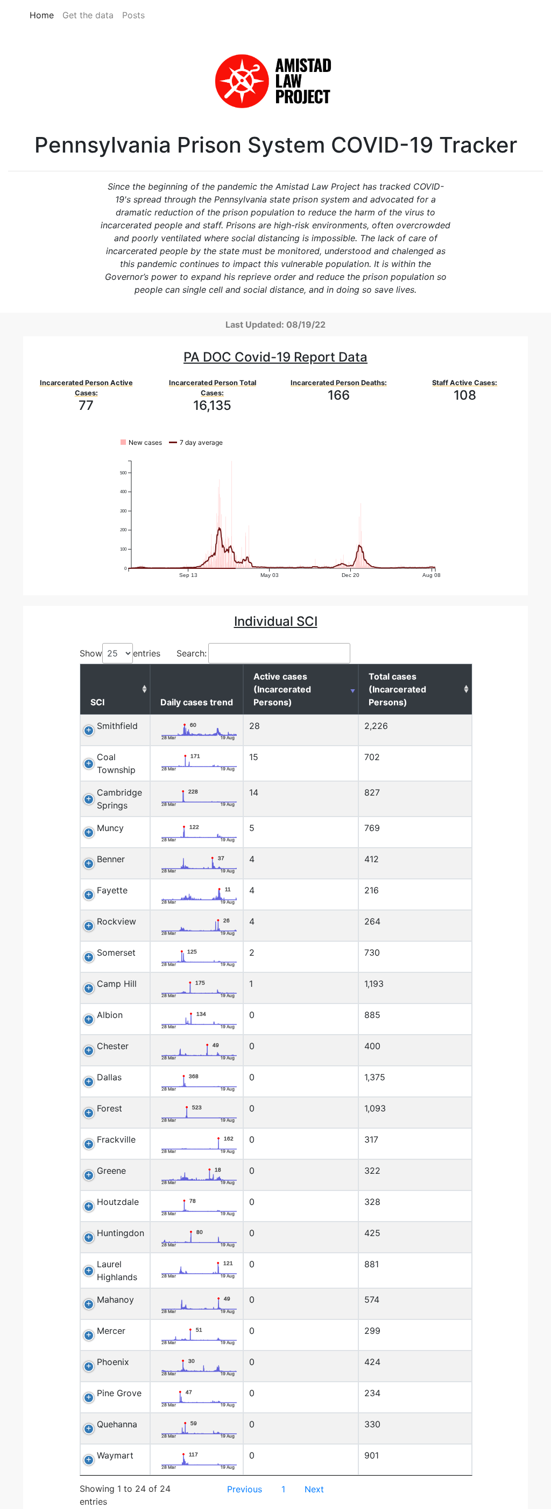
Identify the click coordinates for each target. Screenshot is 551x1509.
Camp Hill (117, 983)
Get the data (88, 15)
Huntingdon (120, 1233)
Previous (244, 1489)
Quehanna (117, 1424)
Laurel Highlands (117, 1270)
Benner (111, 859)
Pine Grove (119, 1393)
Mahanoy (115, 1299)
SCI (97, 702)
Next (314, 1489)
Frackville (116, 1139)
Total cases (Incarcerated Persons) (397, 689)
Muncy (110, 827)
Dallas (109, 1077)
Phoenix (113, 1361)
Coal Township (116, 763)
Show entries (120, 653)
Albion (110, 1014)
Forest (109, 1108)
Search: (191, 653)
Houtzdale (118, 1201)
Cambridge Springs (119, 799)
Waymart (115, 1455)
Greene (111, 1170)
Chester (113, 1046)
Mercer (111, 1330)
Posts (133, 15)
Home (42, 15)
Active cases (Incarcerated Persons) (282, 689)
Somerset (116, 952)
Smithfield (117, 725)
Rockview (116, 921)
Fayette (112, 890)
